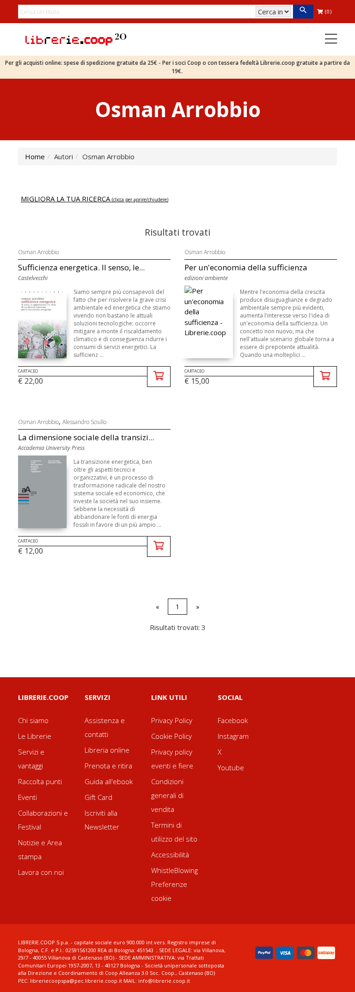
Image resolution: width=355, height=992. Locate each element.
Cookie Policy (171, 736)
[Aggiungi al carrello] (159, 376)
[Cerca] (303, 12)
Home (35, 156)
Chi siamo (33, 720)
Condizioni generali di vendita (167, 795)
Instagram (233, 736)
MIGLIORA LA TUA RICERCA (94, 198)
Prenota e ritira (108, 765)
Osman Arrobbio (38, 252)
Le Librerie (34, 736)
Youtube (231, 767)
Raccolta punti (40, 781)
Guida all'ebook (109, 781)
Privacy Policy (171, 720)
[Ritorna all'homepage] (76, 38)
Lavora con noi (41, 872)
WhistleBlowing (174, 870)
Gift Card (98, 797)
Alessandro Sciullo (84, 422)
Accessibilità (170, 854)
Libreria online (107, 750)
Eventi (27, 797)
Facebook (233, 720)
